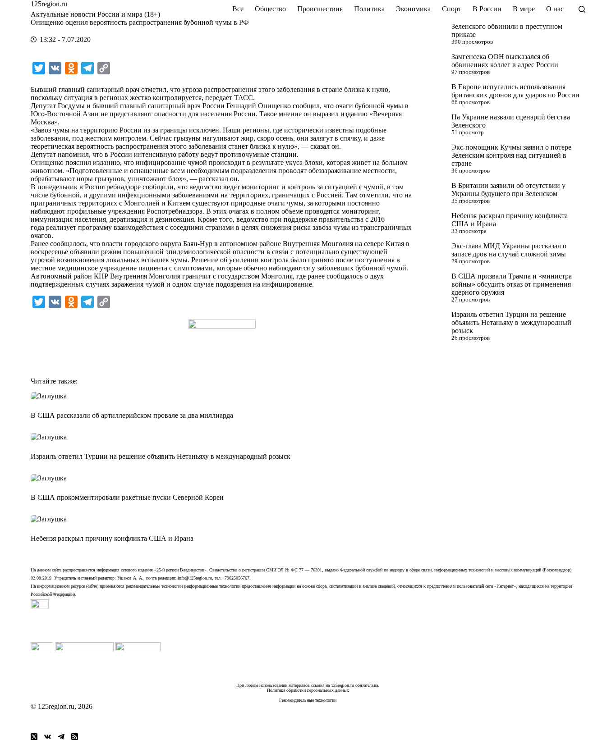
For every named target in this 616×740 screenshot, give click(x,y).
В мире (524, 9)
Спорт (451, 9)
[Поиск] (582, 9)
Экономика (413, 9)
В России (487, 9)
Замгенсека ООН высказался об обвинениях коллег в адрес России (504, 61)
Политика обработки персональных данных (308, 690)
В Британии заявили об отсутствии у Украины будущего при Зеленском (508, 189)
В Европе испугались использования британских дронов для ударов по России (515, 91)
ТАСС (243, 97)
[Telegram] (61, 736)
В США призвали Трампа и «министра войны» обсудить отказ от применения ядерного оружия (511, 284)
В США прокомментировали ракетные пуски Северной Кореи (127, 497)
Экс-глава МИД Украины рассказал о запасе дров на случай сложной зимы (508, 250)
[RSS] (74, 736)
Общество (270, 9)
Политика (369, 9)
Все (238, 9)
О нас (555, 9)
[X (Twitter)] (34, 736)
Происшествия (320, 9)
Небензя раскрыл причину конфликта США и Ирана (112, 538)
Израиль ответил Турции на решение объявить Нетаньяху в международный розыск (511, 322)
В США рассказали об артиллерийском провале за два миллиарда (132, 415)
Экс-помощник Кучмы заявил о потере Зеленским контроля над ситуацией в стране (511, 155)
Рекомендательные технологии (307, 700)
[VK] (47, 736)
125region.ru (49, 4)
